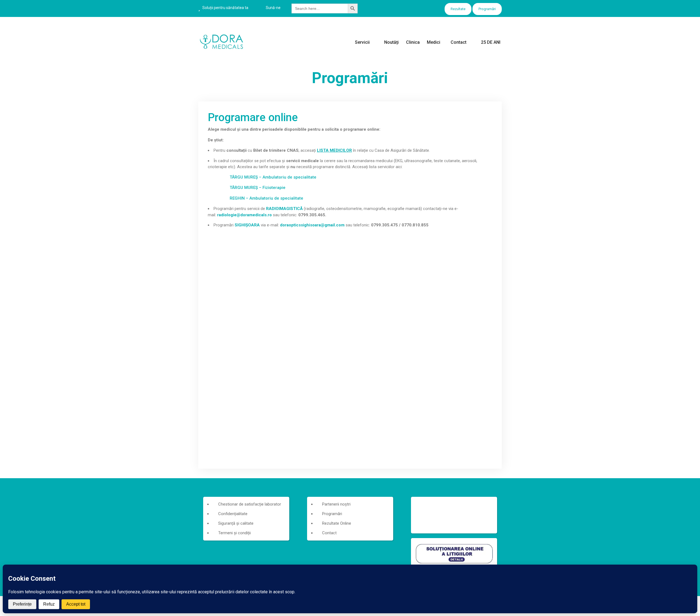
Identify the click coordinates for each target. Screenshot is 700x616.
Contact (458, 42)
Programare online (253, 117)
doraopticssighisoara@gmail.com (312, 225)
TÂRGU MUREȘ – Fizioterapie (257, 187)
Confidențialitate (232, 513)
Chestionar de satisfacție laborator (249, 504)
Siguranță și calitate (235, 523)
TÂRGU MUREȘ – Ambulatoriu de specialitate (273, 177)
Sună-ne (273, 7)
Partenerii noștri (336, 504)
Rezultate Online (336, 523)
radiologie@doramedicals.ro (244, 214)
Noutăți (391, 42)
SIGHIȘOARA (247, 225)
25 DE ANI (490, 42)
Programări (487, 9)
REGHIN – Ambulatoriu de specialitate (266, 198)
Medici (433, 42)
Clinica (413, 42)
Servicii (362, 42)
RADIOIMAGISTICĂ (284, 208)
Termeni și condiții (234, 532)
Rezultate (458, 9)
